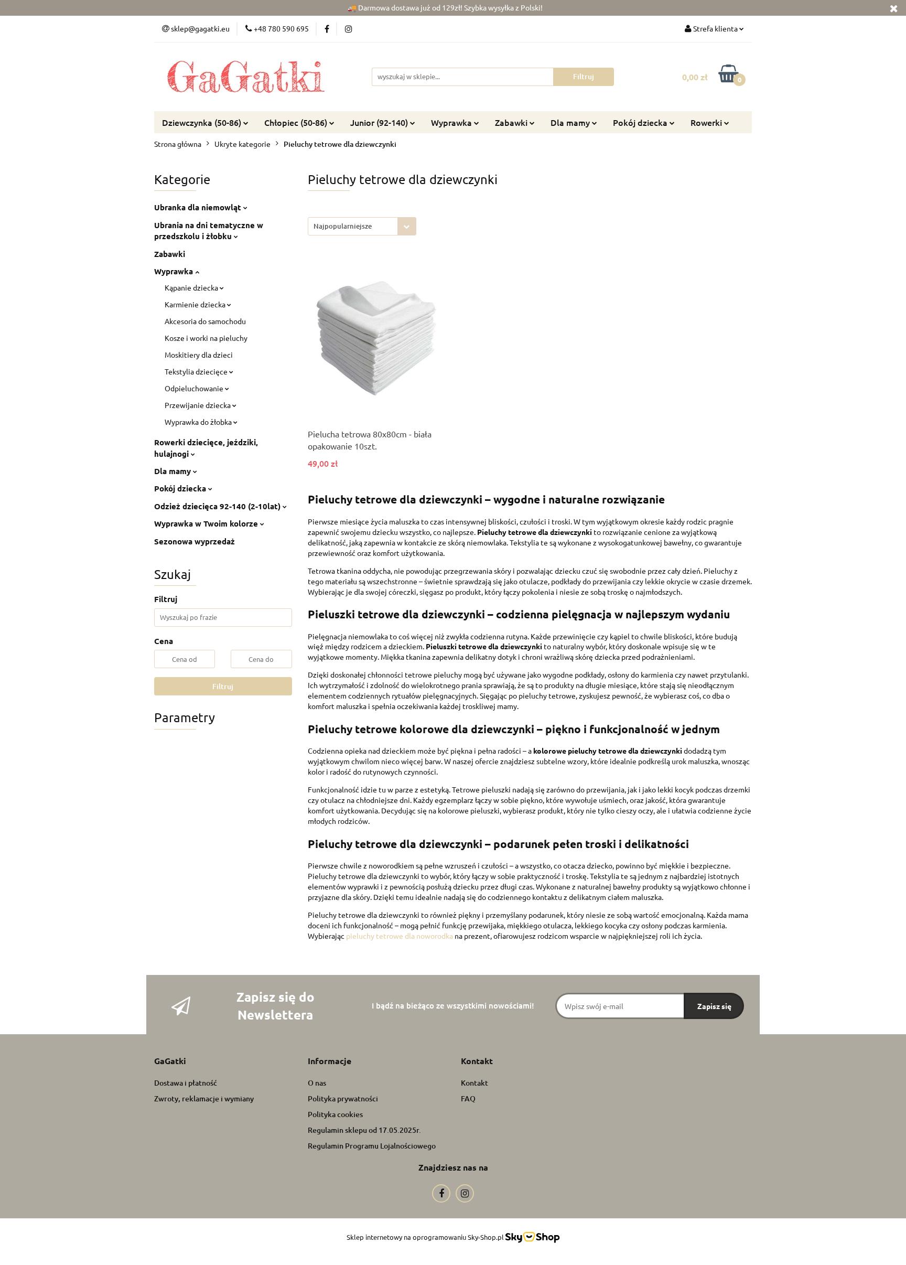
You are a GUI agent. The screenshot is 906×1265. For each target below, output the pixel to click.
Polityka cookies (335, 1114)
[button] (170, 1061)
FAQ (468, 1098)
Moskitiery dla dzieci (199, 354)
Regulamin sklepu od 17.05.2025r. (364, 1130)
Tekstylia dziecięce (197, 371)
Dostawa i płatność (185, 1083)
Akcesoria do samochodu (205, 321)
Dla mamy (571, 122)
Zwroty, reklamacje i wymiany (204, 1098)
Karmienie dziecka (196, 304)
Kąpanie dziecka (192, 287)
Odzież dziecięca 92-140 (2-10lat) (218, 506)
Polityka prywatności (343, 1098)
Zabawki (512, 122)
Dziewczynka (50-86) (202, 122)
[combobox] (362, 226)
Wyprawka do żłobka (199, 421)
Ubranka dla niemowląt (198, 207)
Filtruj (222, 686)
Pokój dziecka (181, 488)
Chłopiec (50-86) (296, 122)
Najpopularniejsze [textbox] (343, 226)
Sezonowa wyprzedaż (194, 541)
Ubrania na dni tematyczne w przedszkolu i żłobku (208, 230)
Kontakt (474, 1083)
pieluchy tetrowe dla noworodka (399, 935)
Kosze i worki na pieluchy (206, 337)
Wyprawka (452, 122)
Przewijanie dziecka (198, 405)
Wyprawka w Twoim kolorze (207, 523)
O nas (317, 1083)
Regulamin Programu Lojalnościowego (372, 1146)
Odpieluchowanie (195, 388)
